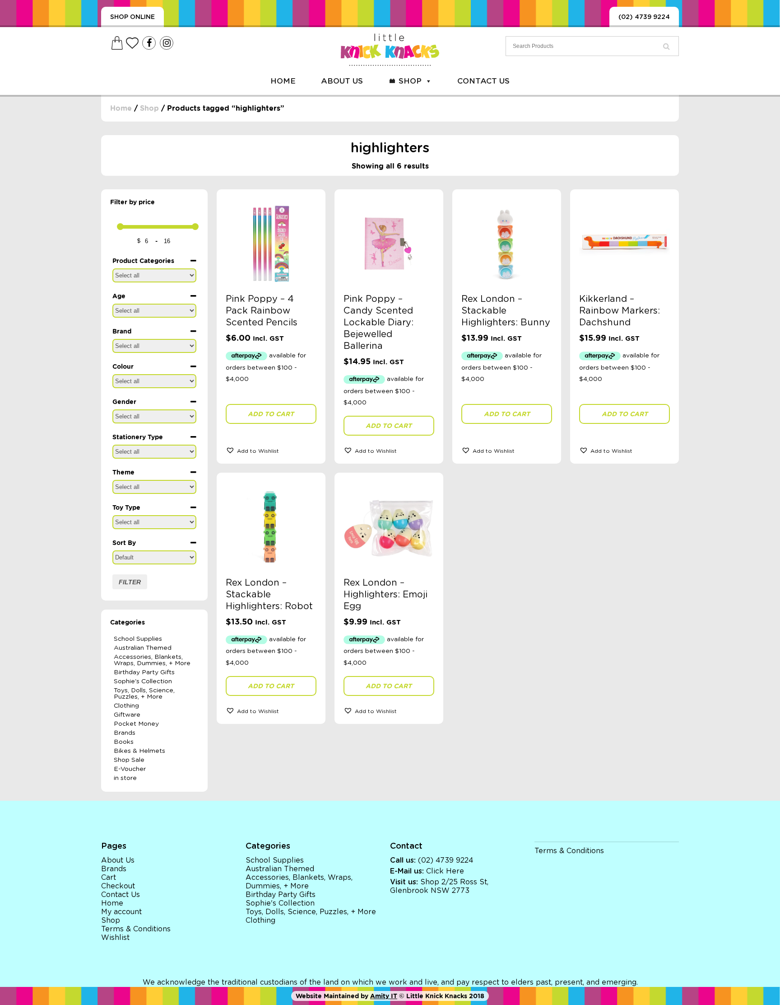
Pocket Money (136, 724)
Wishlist (115, 937)
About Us (342, 81)
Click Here (445, 871)
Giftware (127, 715)
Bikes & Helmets (139, 751)
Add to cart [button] (271, 414)
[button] (271, 450)
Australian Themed (143, 648)
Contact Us (483, 81)
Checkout (118, 886)
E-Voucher (130, 769)
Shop (410, 81)
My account (121, 912)
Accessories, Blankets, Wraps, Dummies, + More (152, 660)
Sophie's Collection (143, 681)
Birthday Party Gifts (144, 672)
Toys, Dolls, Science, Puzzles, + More (144, 693)
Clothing (126, 706)
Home (283, 81)
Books (124, 742)
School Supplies (138, 639)
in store (125, 778)
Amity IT (383, 996)
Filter (130, 582)
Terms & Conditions (136, 929)
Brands (124, 733)
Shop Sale (129, 760)
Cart (108, 877)
